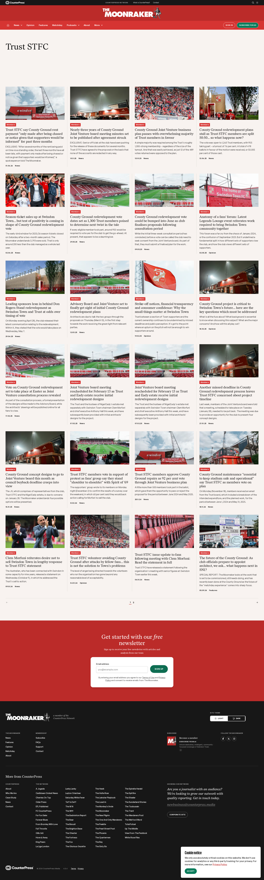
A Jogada (40, 789)
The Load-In (100, 802)
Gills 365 (40, 833)
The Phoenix (100, 833)
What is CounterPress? (141, 3)
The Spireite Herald (133, 789)
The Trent (129, 811)
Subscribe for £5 (247, 25)
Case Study (11, 798)
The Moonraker (102, 811)
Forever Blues (42, 820)
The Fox (69, 842)
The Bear (69, 820)
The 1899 (69, 811)
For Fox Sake (41, 815)
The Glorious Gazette (75, 846)
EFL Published (42, 806)
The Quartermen (102, 838)
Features (43, 25)
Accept (191, 871)
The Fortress (71, 838)
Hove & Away (42, 838)
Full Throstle (41, 829)
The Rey (99, 842)
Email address (102, 664)
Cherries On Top (43, 798)
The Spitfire (130, 793)
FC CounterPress (44, 811)
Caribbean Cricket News (47, 793)
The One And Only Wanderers (108, 820)
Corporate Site (177, 815)
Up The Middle (131, 829)
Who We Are (11, 793)
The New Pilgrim (102, 815)
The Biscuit (70, 824)
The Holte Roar (102, 793)
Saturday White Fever (75, 798)
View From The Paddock (136, 833)
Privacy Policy (220, 864)
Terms (73, 869)
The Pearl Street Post (105, 829)
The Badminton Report (75, 815)
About (87, 25)
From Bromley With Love (47, 824)
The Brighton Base (73, 829)
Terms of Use (148, 677)
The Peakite (100, 824)
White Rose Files (132, 838)
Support (39, 747)
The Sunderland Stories (135, 802)
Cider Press (41, 802)
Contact (156, 3)
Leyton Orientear (73, 793)
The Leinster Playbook (105, 798)
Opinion (30, 25)
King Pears (40, 842)
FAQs (38, 742)
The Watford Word (133, 820)
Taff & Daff (70, 802)
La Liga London (42, 846)
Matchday (57, 25)
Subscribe (40, 738)
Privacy (81, 869)
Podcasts (71, 25)
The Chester (71, 833)
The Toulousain (132, 806)
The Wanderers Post (134, 815)
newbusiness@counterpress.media (191, 805)
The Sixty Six (101, 846)
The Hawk (99, 789)
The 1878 (69, 806)
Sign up (159, 669)
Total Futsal (130, 824)
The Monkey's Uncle (104, 806)
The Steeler (130, 798)
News (16, 25)
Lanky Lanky (70, 789)
